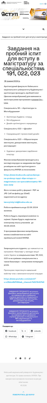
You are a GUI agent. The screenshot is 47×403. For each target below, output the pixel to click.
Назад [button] (3, 14)
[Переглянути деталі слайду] (23, 14)
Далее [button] (44, 14)
